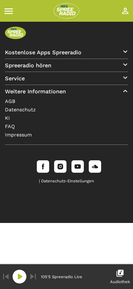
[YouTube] (77, 166)
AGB (10, 101)
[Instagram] (60, 166)
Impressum (18, 135)
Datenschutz (20, 110)
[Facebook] (43, 166)
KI (7, 118)
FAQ (10, 126)
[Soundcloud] (95, 166)
